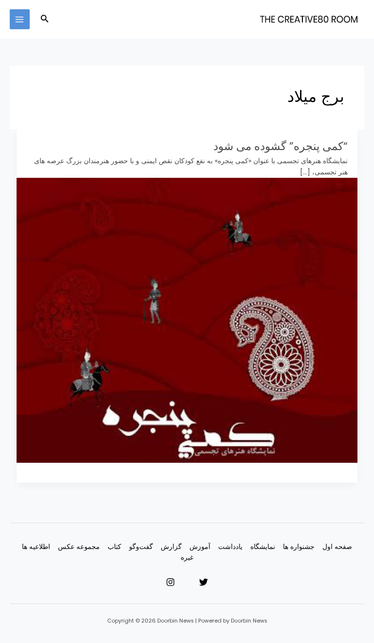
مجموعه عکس (79, 546)
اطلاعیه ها (36, 546)
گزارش (171, 546)
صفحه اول (337, 546)
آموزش (199, 546)
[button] (43, 19)
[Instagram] (170, 582)
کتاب (114, 546)
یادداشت (230, 546)
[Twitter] (203, 582)
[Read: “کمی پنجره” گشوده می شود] (187, 319)
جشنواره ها (299, 546)
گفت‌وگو (141, 546)
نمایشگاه (262, 546)
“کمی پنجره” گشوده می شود (280, 146)
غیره (187, 557)
